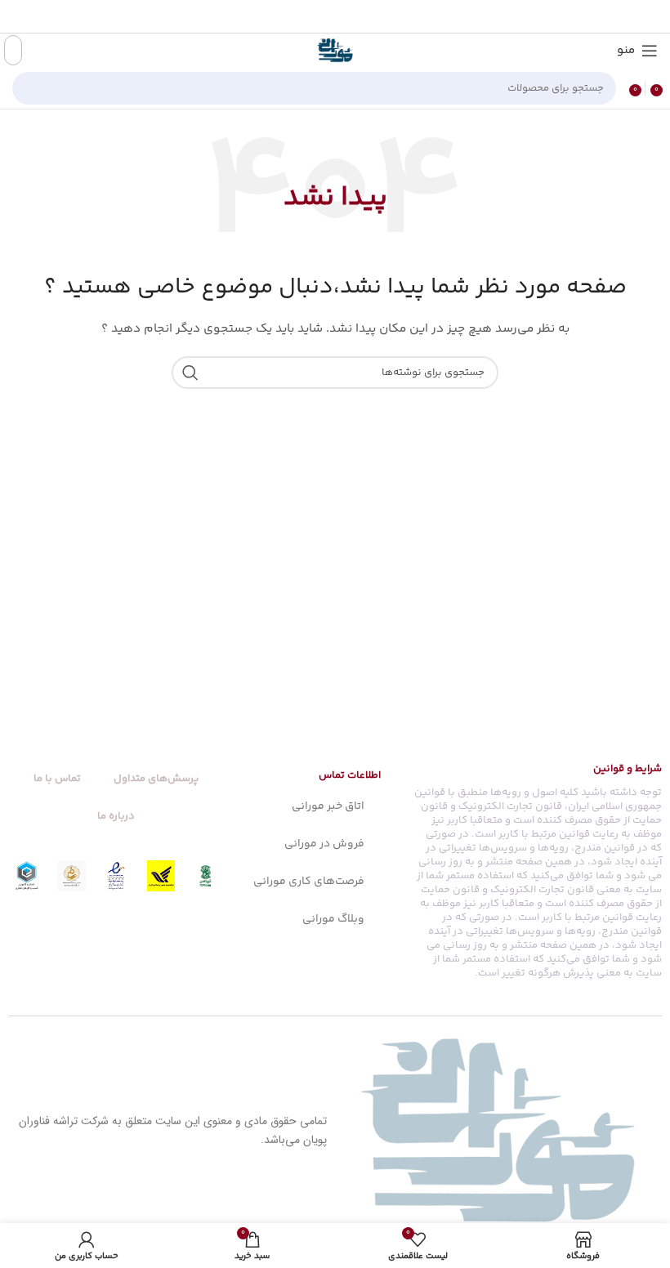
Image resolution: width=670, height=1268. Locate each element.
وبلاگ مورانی (333, 919)
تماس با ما (57, 778)
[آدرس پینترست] (336, 17)
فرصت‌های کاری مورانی (308, 882)
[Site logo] (335, 51)
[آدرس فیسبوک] (377, 17)
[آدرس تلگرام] (295, 17)
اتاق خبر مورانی (328, 806)
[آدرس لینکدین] (316, 17)
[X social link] (357, 17)
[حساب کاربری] (13, 50)
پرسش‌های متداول (156, 778)
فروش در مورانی (324, 844)
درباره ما (116, 816)
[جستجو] (29, 88)
